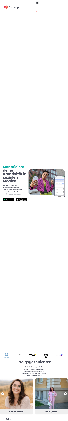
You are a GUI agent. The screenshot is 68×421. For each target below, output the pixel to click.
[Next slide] (65, 393)
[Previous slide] (2, 393)
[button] (37, 2)
